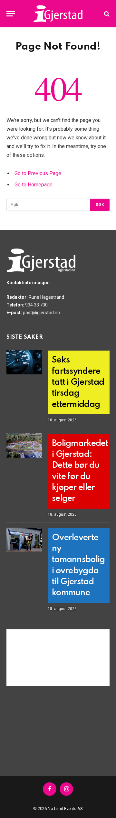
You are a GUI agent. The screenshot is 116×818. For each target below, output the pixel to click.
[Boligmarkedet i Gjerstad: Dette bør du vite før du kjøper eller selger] (24, 445)
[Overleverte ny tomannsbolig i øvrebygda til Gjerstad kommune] (24, 540)
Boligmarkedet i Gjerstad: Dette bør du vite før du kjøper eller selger (80, 471)
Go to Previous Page (38, 173)
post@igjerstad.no (41, 312)
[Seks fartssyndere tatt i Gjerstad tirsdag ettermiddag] (24, 362)
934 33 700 (36, 304)
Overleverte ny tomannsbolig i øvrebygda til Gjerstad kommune (78, 565)
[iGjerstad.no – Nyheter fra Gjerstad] (58, 13)
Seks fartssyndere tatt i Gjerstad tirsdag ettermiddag (78, 382)
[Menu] (10, 13)
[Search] (106, 13)
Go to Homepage (34, 185)
